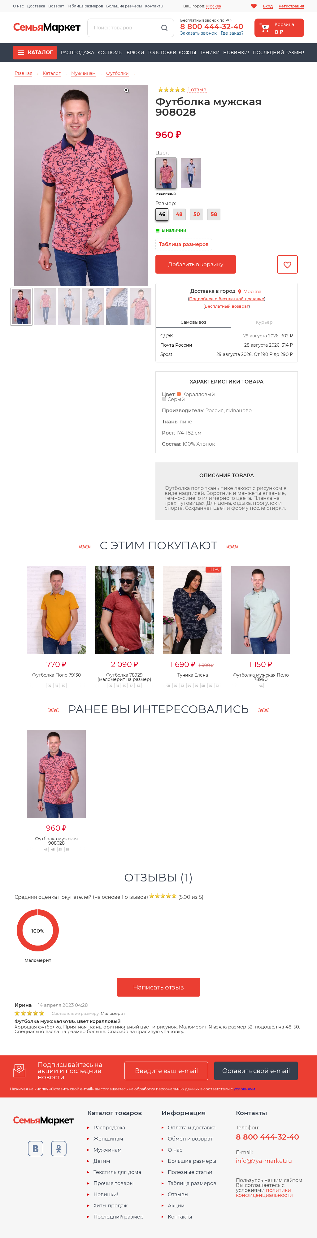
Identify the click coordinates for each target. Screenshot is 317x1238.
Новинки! (236, 52)
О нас (18, 6)
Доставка (36, 6)
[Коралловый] (165, 173)
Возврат (56, 6)
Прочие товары (113, 1183)
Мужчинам (107, 1150)
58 (214, 214)
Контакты (154, 6)
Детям (101, 1161)
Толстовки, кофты (172, 52)
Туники (210, 52)
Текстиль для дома (117, 1172)
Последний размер (278, 52)
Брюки (135, 52)
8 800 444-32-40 (211, 26)
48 (179, 214)
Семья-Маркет (47, 27)
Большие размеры (124, 6)
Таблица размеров (85, 6)
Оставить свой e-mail (256, 1071)
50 (196, 214)
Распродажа (77, 52)
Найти (164, 28)
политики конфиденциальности (264, 1192)
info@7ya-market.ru (264, 1161)
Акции (176, 1205)
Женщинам (108, 1138)
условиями (244, 1089)
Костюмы (110, 52)
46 (162, 214)
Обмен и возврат (190, 1138)
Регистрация (291, 6)
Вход (268, 6)
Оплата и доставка (191, 1127)
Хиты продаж (110, 1205)
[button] (15, 620)
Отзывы (178, 1194)
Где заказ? (232, 33)
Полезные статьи (190, 1172)
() (226, 298)
